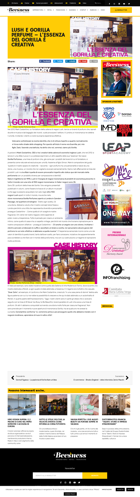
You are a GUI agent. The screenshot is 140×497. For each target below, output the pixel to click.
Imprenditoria (38, 10)
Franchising (60, 10)
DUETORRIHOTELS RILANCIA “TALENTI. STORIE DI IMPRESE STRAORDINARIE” (114, 421)
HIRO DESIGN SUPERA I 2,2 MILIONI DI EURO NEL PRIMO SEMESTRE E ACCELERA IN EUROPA (20, 423)
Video (103, 10)
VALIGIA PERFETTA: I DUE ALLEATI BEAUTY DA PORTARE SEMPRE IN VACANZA (84, 421)
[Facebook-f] (109, 3)
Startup (83, 10)
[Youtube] (124, 3)
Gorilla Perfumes (30, 198)
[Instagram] (114, 3)
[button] (45, 61)
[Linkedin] (119, 3)
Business (72, 10)
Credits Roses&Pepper (70, 490)
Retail (49, 10)
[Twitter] (129, 3)
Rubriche (93, 10)
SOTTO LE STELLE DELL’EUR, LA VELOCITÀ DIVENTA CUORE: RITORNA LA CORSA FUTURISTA (52, 421)
